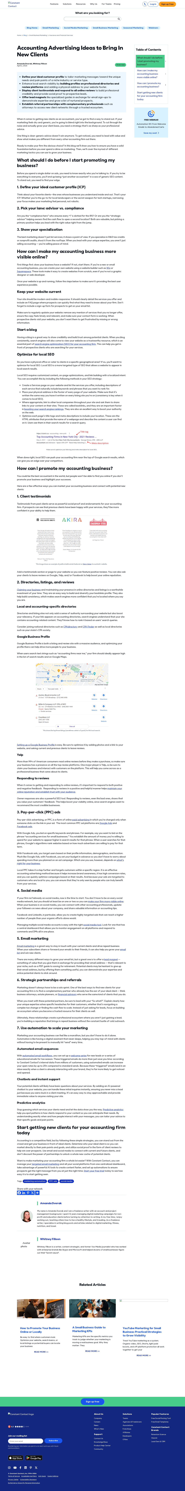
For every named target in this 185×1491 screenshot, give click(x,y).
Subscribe (53, 1440)
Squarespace (24, 271)
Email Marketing (51, 27)
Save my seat (150, 133)
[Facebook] (19, 1193)
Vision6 (154, 1438)
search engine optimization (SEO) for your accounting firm (65, 344)
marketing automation (34, 1181)
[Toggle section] (166, 61)
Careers (97, 1422)
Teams (125, 1418)
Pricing (117, 4)
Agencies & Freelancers (132, 1422)
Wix (108, 268)
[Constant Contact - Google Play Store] (34, 1457)
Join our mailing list (17, 1436)
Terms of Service (14, 1476)
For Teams (107, 4)
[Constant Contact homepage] (21, 1414)
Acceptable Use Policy (29, 1476)
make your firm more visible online (105, 901)
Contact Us (98, 1438)
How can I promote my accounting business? (149, 85)
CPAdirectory (70, 626)
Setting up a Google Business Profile (36, 745)
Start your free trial (94, 1171)
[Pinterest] (28, 1193)
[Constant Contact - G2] (21, 1426)
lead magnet (111, 959)
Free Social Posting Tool (161, 1418)
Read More (41, 1352)
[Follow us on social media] (9, 1467)
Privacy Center (13, 1480)
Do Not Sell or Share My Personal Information (24, 1483)
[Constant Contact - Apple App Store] (16, 1457)
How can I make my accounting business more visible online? (147, 74)
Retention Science (158, 1434)
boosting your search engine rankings (44, 409)
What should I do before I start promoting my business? (149, 61)
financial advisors (67, 994)
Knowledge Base (101, 1442)
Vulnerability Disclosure (28, 1480)
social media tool (92, 924)
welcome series (79, 1055)
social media (66, 1181)
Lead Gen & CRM (158, 1441)
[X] (32, 1193)
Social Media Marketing (76, 27)
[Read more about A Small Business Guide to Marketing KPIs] (92, 1308)
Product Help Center (102, 1445)
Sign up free (167, 4)
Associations (128, 1425)
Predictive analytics (113, 1109)
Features (54, 4)
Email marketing (25, 946)
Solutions (67, 4)
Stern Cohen (87, 564)
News (96, 1425)
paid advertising (80, 819)
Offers (125, 1439)
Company (98, 1418)
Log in (153, 4)
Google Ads (106, 823)
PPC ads (53, 1181)
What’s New (99, 1429)
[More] (37, 1193)
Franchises (127, 1429)
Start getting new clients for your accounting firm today (150, 96)
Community (98, 1449)
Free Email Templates (160, 1422)
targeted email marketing (45, 1164)
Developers (127, 1436)
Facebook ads (24, 826)
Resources (81, 4)
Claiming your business (29, 589)
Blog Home (32, 27)
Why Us (93, 4)
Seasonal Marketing (133, 27)
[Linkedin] (23, 1193)
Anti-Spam (42, 1476)
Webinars (153, 27)
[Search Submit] (118, 19)
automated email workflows (37, 1055)
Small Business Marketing (105, 27)
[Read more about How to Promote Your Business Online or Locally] (41, 1308)
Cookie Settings (52, 1476)
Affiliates (126, 1432)
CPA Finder (88, 626)
